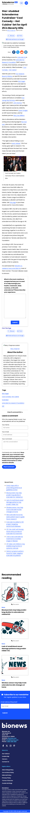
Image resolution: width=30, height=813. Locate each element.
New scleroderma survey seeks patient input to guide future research (15, 517)
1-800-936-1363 (11, 741)
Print (20, 35)
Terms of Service (7, 780)
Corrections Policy (8, 772)
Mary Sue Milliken (18, 115)
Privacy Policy (6, 778)
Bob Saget (21, 81)
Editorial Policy (6, 775)
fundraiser (5, 400)
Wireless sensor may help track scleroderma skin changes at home (14, 509)
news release (16, 143)
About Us (5, 750)
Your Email (5, 432)
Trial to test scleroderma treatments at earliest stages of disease (14, 539)
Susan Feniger (23, 110)
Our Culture (6, 753)
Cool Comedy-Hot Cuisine (10, 397)
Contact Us (5, 762)
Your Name (5, 425)
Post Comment (9, 467)
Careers (4, 759)
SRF (3, 406)
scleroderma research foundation (13, 403)
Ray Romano (11, 100)
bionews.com (12, 738)
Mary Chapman (11, 30)
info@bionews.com (12, 740)
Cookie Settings (7, 783)
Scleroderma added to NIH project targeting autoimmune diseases (15, 524)
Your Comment (7, 439)
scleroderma (21, 57)
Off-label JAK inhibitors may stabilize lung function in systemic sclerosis (15, 546)
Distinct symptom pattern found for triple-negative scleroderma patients (15, 553)
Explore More (6, 766)
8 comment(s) (14, 412)
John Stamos (17, 103)
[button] (21, 3)
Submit (15, 322)
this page (13, 202)
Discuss (11, 35)
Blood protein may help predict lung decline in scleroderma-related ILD (14, 495)
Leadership (5, 756)
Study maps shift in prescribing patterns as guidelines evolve (14, 488)
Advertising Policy (7, 770)
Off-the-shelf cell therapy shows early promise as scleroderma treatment (15, 531)
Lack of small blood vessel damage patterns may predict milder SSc (14, 502)
